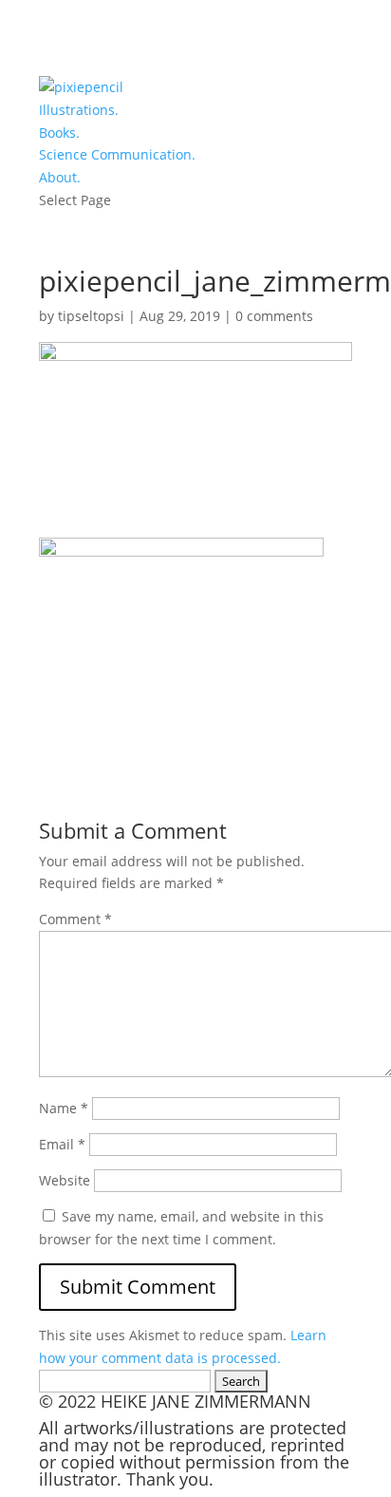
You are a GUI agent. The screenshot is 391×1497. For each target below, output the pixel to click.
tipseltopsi (91, 316)
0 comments (274, 316)
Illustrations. (79, 110)
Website (64, 1180)
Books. (59, 132)
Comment (75, 919)
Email (62, 1144)
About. (60, 177)
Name (63, 1108)
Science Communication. (117, 154)
